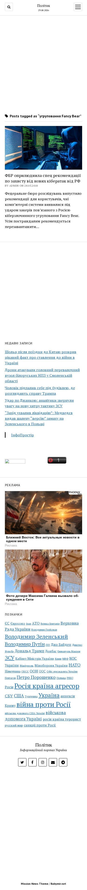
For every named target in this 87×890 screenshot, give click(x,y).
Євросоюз (17, 624)
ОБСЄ (25, 671)
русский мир (14, 725)
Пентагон (10, 678)
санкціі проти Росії (40, 725)
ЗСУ (9, 657)
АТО (36, 623)
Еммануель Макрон (69, 651)
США (19, 696)
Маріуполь (27, 666)
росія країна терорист (62, 719)
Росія (9, 687)
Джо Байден (61, 644)
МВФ (65, 658)
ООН (34, 671)
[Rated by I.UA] (15, 462)
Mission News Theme (34, 883)
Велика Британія (50, 623)
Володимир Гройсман (44, 629)
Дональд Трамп (29, 650)
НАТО (75, 665)
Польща (61, 678)
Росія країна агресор (46, 685)
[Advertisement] (43, 63)
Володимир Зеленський (36, 636)
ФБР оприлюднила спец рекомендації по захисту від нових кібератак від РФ (43, 178)
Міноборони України (51, 665)
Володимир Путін (25, 644)
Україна (49, 695)
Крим (58, 658)
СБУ (9, 696)
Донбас (51, 651)
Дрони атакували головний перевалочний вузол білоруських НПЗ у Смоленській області (42, 375)
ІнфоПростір (22, 434)
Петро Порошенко (36, 677)
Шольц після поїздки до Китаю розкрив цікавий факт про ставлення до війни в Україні (40, 357)
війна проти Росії (43, 704)
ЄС (7, 623)
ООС (42, 671)
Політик (43, 5)
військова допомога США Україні (25, 713)
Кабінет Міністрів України (34, 658)
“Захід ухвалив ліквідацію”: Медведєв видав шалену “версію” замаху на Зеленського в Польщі (39, 418)
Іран (28, 623)
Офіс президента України (62, 671)
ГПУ (48, 645)
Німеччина (12, 671)
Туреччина (31, 696)
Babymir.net (58, 883)
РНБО (70, 678)
